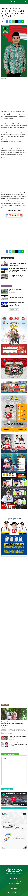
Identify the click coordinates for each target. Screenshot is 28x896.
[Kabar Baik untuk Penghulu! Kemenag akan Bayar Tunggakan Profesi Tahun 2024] (4, 263)
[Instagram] (12, 892)
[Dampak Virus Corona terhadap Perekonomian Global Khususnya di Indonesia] (14, 714)
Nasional (3, 265)
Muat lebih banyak (13, 309)
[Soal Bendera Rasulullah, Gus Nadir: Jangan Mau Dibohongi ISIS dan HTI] (4, 297)
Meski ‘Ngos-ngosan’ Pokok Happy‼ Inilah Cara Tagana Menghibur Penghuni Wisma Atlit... (17, 304)
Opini (3, 719)
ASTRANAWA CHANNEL (7, 789)
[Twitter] (15, 892)
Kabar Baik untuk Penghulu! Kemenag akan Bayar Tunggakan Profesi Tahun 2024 (17, 263)
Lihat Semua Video (14, 807)
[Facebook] (8, 892)
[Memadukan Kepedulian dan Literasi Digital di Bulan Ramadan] (4, 276)
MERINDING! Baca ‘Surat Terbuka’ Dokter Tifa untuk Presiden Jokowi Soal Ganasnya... (18, 744)
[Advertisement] (14, 95)
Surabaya (3, 278)
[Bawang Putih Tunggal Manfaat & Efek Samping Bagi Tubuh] (4, 738)
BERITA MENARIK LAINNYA (8, 258)
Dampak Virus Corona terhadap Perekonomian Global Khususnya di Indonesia (12, 723)
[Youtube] (19, 892)
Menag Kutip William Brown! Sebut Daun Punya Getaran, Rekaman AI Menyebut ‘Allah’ (18, 270)
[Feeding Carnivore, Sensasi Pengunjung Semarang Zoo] (4, 291)
